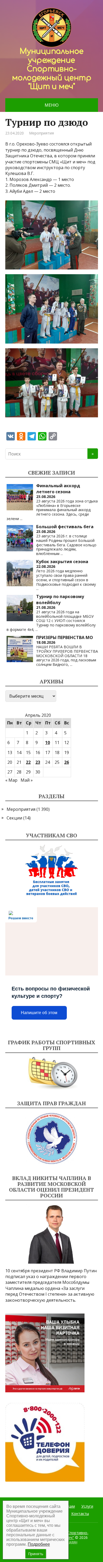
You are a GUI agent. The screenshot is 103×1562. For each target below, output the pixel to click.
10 (47, 742)
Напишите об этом (39, 1012)
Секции (14, 818)
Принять (35, 1553)
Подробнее (39, 1544)
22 (28, 762)
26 (66, 762)
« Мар (11, 780)
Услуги (87, 1506)
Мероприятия (41, 133)
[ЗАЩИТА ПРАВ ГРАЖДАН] (51, 1138)
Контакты (80, 1513)
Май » (27, 780)
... (21, 518)
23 (37, 762)
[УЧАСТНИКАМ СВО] (51, 870)
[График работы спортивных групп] (51, 1073)
